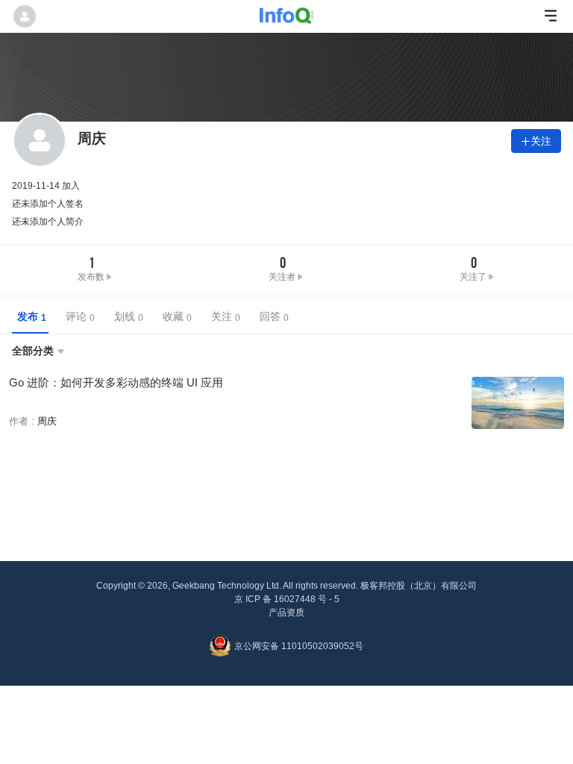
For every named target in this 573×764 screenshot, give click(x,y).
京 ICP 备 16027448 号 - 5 (286, 599)
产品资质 (286, 612)
